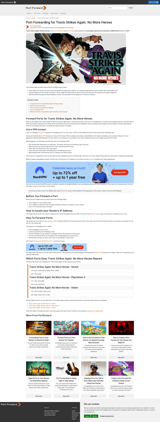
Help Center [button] (54, 13)
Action (55, 31)
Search (131, 8)
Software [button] (45, 13)
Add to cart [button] (152, 2)
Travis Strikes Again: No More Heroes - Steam (42, 307)
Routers (23, 2)
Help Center (44, 2)
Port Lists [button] (37, 13)
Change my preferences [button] (107, 416)
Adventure (61, 31)
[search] (56, 2)
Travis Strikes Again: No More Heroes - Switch (42, 303)
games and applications (96, 311)
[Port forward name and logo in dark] (36, 7)
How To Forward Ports (37, 110)
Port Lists (29, 2)
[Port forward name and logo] (8, 2)
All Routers (75, 415)
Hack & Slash (70, 31)
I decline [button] (94, 416)
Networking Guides (49, 415)
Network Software (77, 413)
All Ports (74, 417)
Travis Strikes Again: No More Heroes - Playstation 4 (44, 305)
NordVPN (43, 136)
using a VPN (42, 132)
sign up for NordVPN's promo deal (45, 241)
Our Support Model (50, 413)
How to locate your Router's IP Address (42, 108)
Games (33, 18)
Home (28, 18)
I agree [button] (87, 416)
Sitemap (51, 2)
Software (36, 2)
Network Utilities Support (51, 411)
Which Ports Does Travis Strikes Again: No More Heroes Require (49, 112)
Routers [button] (29, 13)
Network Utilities (95, 214)
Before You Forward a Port (38, 106)
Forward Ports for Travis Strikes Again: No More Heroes (46, 104)
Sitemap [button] (63, 13)
